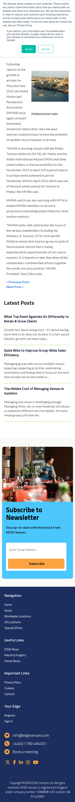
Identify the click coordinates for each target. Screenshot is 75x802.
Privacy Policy (12, 682)
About (8, 610)
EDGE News (11, 649)
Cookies (9, 688)
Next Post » (15, 287)
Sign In (8, 721)
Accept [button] (28, 49)
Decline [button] (46, 49)
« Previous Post (17, 282)
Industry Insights (15, 655)
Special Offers (13, 628)
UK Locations (12, 622)
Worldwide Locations (17, 616)
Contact (9, 694)
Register (9, 715)
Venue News (12, 661)
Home (8, 604)
